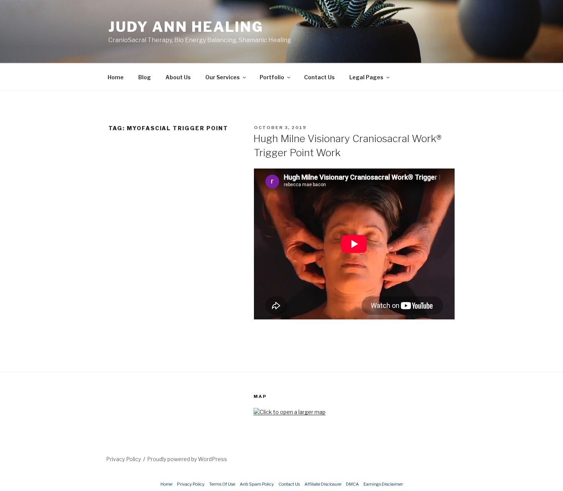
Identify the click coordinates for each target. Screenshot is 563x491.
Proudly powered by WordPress (187, 459)
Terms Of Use (222, 484)
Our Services (222, 77)
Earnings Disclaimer (383, 484)
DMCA (352, 484)
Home (116, 77)
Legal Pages (366, 77)
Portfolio (272, 77)
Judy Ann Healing (185, 26)
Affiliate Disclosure (322, 484)
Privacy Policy (123, 459)
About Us (178, 77)
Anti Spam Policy (257, 484)
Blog (144, 77)
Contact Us (319, 77)
